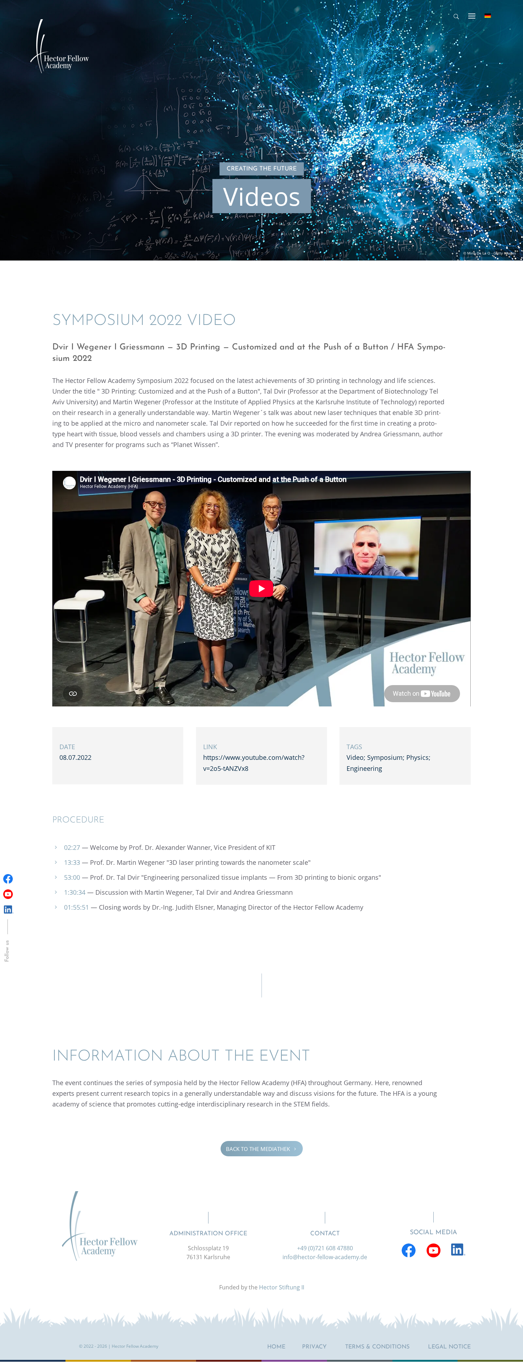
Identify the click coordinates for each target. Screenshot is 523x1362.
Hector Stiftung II (281, 1287)
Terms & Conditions (377, 1347)
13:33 (72, 862)
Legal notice (449, 1347)
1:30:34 (74, 892)
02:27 (72, 847)
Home (276, 1347)
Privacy (314, 1347)
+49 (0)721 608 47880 (325, 1248)
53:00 (72, 877)
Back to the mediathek (261, 1148)
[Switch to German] (488, 15)
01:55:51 (76, 907)
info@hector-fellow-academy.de (324, 1257)
